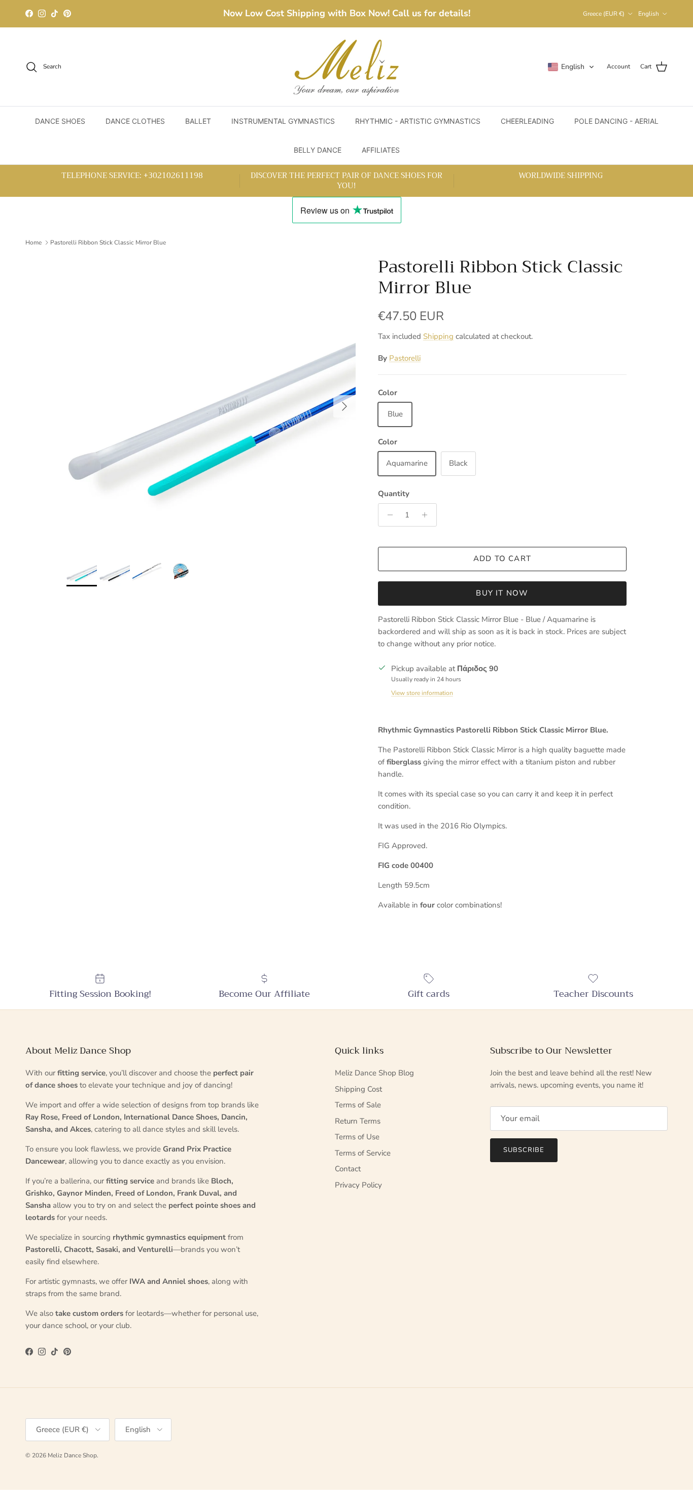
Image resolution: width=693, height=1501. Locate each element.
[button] (571, 67)
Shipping (438, 336)
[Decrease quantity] (387, 515)
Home (33, 242)
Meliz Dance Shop (72, 1455)
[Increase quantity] (427, 515)
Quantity (393, 493)
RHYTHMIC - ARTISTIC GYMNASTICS (417, 121)
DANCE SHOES (60, 121)
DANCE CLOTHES (135, 121)
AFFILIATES (381, 150)
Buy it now (502, 593)
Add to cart (502, 558)
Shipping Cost (358, 1089)
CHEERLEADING (527, 121)
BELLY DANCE (317, 150)
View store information (422, 693)
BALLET (198, 121)
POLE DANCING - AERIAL (616, 121)
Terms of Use (357, 1137)
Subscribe (523, 1150)
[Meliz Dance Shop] (346, 67)
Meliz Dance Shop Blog (374, 1073)
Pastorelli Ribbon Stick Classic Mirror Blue (108, 242)
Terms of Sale (358, 1105)
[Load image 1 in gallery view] (211, 401)
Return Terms (357, 1121)
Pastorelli (405, 358)
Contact (348, 1169)
